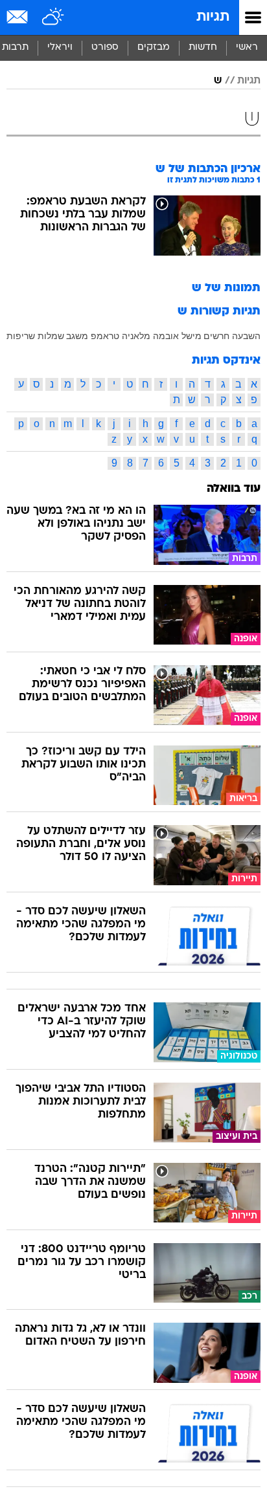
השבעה (246, 336)
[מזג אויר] (53, 17)
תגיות (212, 17)
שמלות (51, 336)
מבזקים (153, 47)
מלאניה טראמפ (120, 336)
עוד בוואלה (234, 488)
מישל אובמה (177, 336)
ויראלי (60, 47)
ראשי (247, 47)
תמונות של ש (226, 288)
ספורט (105, 47)
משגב (77, 336)
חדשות (203, 47)
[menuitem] (202, 48)
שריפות (20, 336)
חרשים (216, 336)
